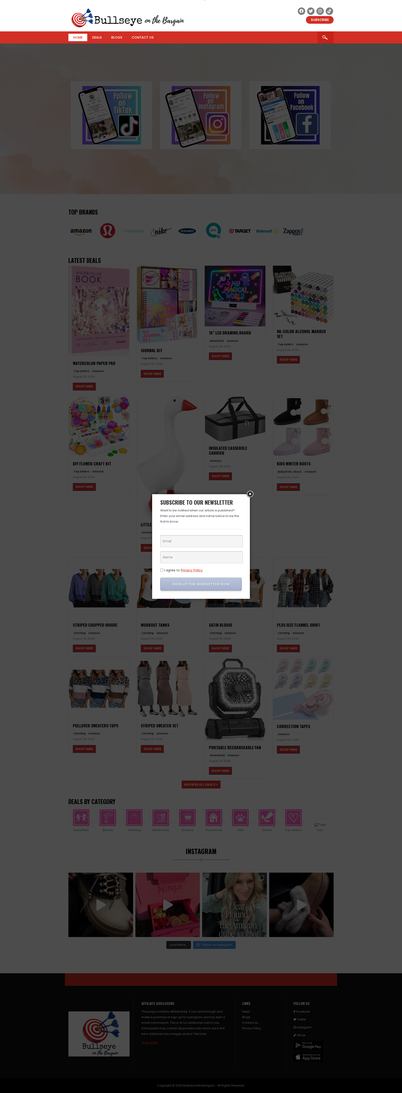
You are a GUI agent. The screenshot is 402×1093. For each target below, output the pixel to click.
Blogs (116, 37)
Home (78, 37)
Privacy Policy (192, 570)
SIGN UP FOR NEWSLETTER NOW (201, 584)
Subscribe (320, 19)
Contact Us (143, 37)
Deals (97, 37)
